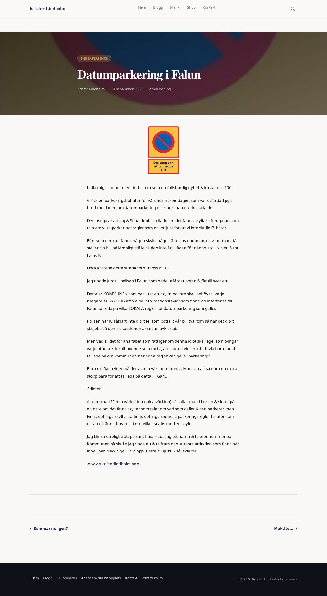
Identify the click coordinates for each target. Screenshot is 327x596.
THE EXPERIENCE (94, 58)
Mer (173, 7)
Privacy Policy (152, 578)
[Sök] (293, 8)
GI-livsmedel (67, 578)
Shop (191, 7)
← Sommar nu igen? (48, 528)
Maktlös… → (286, 528)
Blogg (158, 7)
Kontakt (209, 7)
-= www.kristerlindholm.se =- (114, 464)
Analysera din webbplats (101, 578)
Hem (142, 7)
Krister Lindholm (47, 8)
